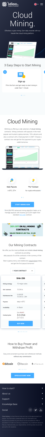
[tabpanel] (21, 80)
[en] (36, 4)
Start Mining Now (22, 204)
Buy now (20, 323)
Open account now (22, 375)
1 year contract (20, 271)
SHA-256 (22, 215)
